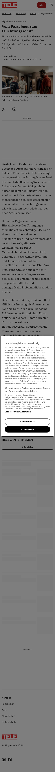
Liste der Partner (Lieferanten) (18, 412)
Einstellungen (27, 421)
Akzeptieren (27, 429)
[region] (27, 386)
